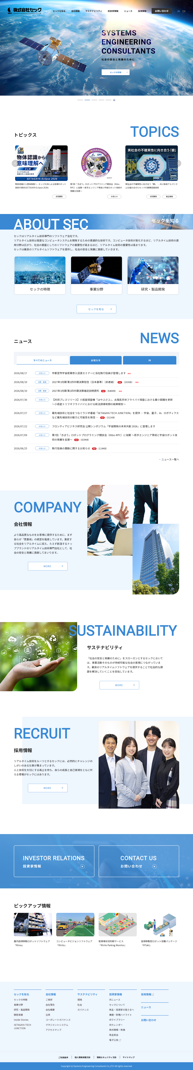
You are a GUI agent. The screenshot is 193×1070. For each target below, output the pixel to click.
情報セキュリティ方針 (106, 1057)
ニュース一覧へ (170, 459)
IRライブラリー (117, 1019)
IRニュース (114, 999)
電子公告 (113, 1040)
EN (183, 11)
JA (178, 11)
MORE (47, 566)
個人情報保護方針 (82, 1057)
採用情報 (146, 994)
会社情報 (51, 994)
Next (177, 163)
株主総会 (113, 1034)
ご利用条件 (63, 1057)
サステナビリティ (87, 994)
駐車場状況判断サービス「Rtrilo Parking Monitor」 (113, 943)
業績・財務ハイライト (120, 1014)
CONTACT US (139, 861)
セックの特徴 (40, 289)
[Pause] (114, 100)
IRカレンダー (116, 1024)
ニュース (146, 1007)
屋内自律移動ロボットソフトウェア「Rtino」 (32, 943)
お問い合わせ (148, 1020)
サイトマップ (129, 1057)
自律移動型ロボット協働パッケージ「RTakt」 (159, 943)
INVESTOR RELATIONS (54, 861)
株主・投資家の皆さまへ (121, 1009)
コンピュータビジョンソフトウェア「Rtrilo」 (74, 943)
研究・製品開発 (153, 289)
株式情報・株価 (117, 1029)
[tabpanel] (47, 171)
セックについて (117, 1004)
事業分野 (96, 289)
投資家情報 (115, 994)
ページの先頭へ (187, 989)
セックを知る (96, 309)
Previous (15, 163)
